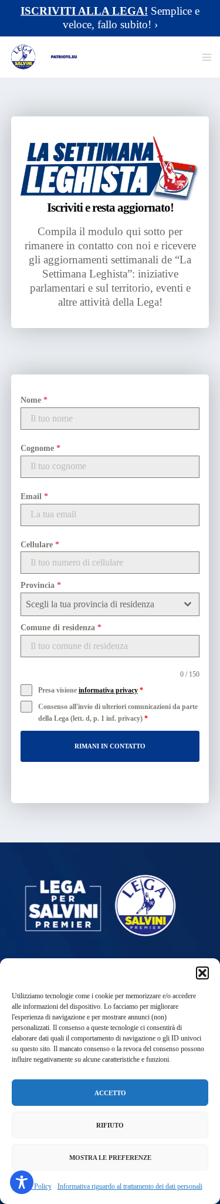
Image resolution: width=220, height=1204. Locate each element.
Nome (34, 400)
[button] (202, 973)
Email (34, 496)
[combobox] (110, 604)
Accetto (110, 1092)
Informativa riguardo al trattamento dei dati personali (129, 1186)
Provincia (41, 585)
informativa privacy (108, 690)
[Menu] (203, 57)
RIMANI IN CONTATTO (110, 746)
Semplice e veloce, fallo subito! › (110, 18)
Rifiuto (110, 1125)
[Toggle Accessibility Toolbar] (22, 1182)
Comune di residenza (61, 627)
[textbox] (99, 604)
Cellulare (40, 544)
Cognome (40, 448)
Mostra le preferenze (110, 1157)
